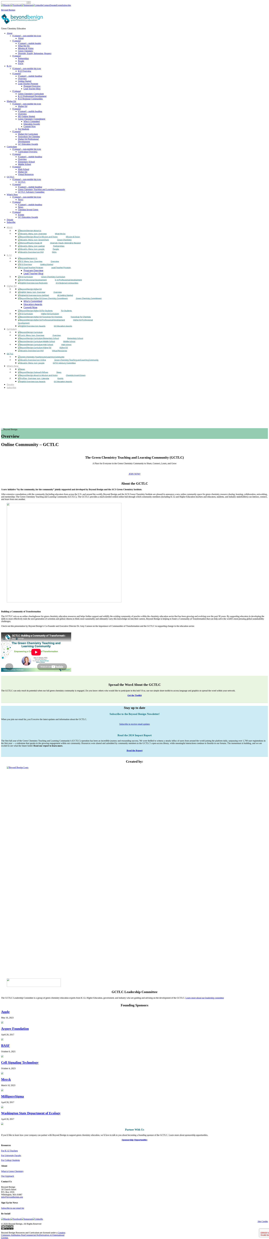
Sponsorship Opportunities (134, 1140)
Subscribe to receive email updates (134, 724)
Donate (53, 5)
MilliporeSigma (12, 1096)
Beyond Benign (8, 10)
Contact (46, 5)
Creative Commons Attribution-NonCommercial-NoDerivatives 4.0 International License (33, 1235)
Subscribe (66, 5)
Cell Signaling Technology (20, 1062)
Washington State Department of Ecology (31, 1113)
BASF (5, 1045)
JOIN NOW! (134, 474)
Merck (6, 1079)
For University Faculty (11, 1155)
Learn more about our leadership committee (204, 998)
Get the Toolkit (134, 695)
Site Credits (263, 1221)
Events (59, 5)
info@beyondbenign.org (12, 1197)
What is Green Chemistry (12, 1171)
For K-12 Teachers (9, 1151)
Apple (5, 1012)
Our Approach (7, 1176)
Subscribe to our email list (12, 1208)
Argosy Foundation (15, 1028)
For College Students (10, 1160)
